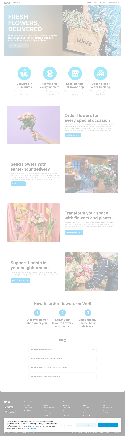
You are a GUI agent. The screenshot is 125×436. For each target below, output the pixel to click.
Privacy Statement (31, 428)
